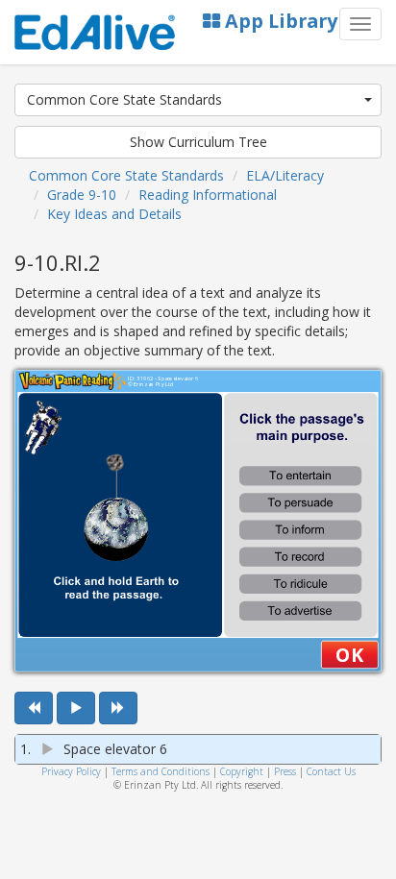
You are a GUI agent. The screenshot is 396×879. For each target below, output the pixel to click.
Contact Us (331, 771)
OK (349, 654)
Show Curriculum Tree (198, 142)
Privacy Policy (71, 771)
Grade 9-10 (81, 194)
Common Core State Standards (124, 99)
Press (285, 771)
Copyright (241, 771)
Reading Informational (207, 194)
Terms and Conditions (160, 771)
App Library (278, 21)
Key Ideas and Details (114, 214)
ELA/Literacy (285, 175)
